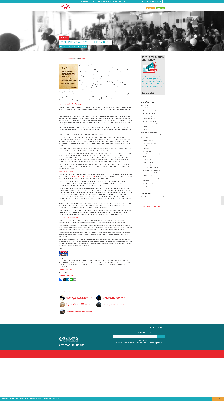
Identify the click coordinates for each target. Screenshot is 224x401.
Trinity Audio (76, 58)
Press (142, 138)
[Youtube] (147, 1)
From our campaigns (149, 124)
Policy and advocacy (149, 167)
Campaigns (146, 180)
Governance (146, 165)
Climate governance (149, 111)
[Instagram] (150, 1)
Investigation (147, 183)
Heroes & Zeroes (148, 126)
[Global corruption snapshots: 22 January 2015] (222, 200)
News (143, 108)
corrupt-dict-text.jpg (66, 275)
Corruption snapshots (149, 121)
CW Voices (144, 129)
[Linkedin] (153, 1)
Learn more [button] (55, 398)
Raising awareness (148, 173)
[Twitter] (145, 1)
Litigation (145, 175)
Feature (143, 156)
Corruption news (148, 113)
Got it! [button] (218, 398)
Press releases (147, 140)
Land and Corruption (148, 132)
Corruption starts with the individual (84, 42)
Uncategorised (146, 186)
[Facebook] (142, 1)
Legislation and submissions (151, 170)
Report (149, 8)
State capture (147, 116)
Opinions (145, 148)
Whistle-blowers (147, 118)
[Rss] (155, 1)
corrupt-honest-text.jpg (67, 269)
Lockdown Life (147, 151)
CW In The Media (148, 143)
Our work (144, 159)
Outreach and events (149, 178)
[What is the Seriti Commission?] (1, 200)
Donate (159, 8)
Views (143, 146)
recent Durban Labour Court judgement (82, 176)
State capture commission (149, 135)
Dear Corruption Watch (150, 154)
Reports (143, 105)
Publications (146, 162)
